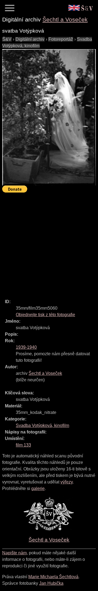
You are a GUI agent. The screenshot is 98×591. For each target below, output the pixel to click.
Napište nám (14, 553)
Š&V (6, 39)
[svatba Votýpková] (49, 117)
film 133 (23, 445)
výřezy (66, 482)
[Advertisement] (49, 243)
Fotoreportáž (60, 39)
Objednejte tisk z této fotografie (45, 314)
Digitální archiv (30, 39)
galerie (38, 488)
